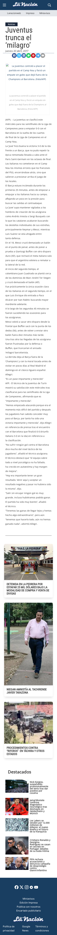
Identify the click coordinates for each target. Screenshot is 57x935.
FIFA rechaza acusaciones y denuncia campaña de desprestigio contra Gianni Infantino (40, 865)
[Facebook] (14, 55)
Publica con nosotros (28, 906)
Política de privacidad (9, 928)
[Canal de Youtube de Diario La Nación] (36, 888)
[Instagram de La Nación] (26, 888)
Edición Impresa (29, 902)
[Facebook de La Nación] (17, 888)
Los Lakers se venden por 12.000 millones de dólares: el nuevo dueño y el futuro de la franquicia (40, 826)
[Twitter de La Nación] (21, 888)
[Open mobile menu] (4, 5)
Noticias (11, 24)
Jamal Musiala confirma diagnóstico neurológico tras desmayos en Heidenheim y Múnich (38, 807)
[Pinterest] (33, 55)
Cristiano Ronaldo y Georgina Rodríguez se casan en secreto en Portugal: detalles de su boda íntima (40, 845)
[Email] (42, 55)
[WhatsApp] (28, 55)
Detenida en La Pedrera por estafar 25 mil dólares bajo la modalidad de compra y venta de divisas (28, 588)
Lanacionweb (14, 13)
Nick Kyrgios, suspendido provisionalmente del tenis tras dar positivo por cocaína (39, 787)
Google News (26, 928)
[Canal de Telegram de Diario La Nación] (31, 888)
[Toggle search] (49, 5)
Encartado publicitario (28, 910)
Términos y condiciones (42, 928)
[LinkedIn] (23, 55)
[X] (19, 55)
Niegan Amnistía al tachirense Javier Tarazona (27, 691)
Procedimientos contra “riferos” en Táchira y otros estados (25, 751)
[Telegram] (38, 55)
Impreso (30, 13)
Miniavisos (44, 13)
